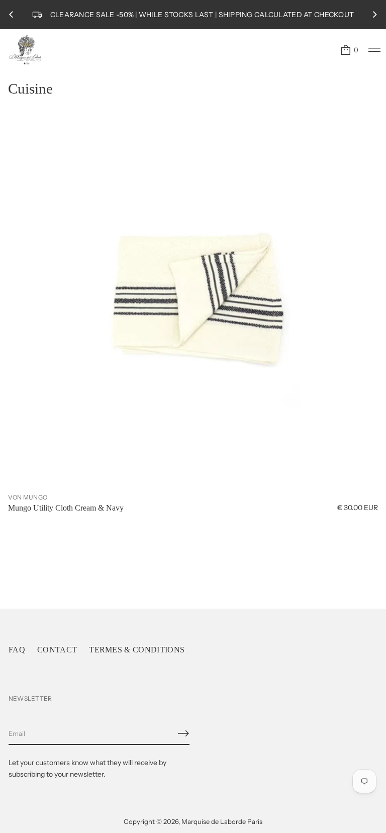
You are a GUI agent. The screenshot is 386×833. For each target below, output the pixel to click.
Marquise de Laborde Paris (221, 821)
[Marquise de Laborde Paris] (25, 50)
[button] (349, 50)
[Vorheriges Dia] (11, 15)
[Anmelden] (183, 733)
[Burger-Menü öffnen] (374, 50)
